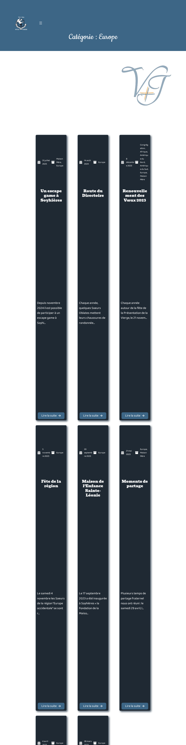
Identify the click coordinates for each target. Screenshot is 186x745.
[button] (51, 415)
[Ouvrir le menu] (41, 23)
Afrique (143, 151)
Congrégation (144, 146)
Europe (59, 165)
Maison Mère (59, 160)
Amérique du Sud (144, 167)
